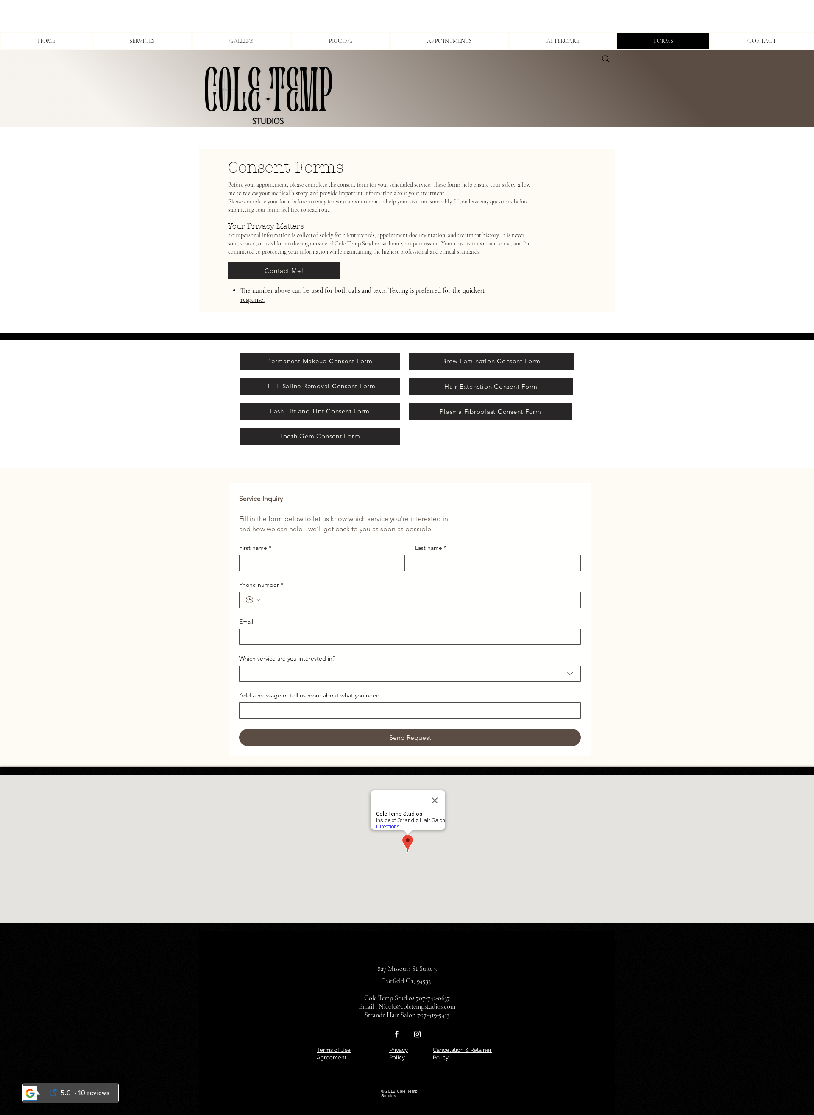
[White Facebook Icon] (396, 1034)
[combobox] (410, 674)
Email (246, 621)
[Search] (606, 59)
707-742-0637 (433, 998)
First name (255, 548)
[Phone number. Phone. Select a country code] (253, 600)
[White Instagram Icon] (417, 1034)
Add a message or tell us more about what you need (309, 695)
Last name (430, 548)
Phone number (261, 584)
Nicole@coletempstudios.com (417, 1006)
